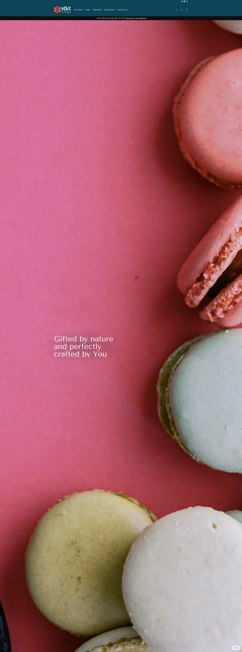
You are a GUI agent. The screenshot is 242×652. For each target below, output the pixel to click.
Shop (87, 9)
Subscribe (97, 9)
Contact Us (123, 9)
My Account (109, 9)
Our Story (78, 9)
